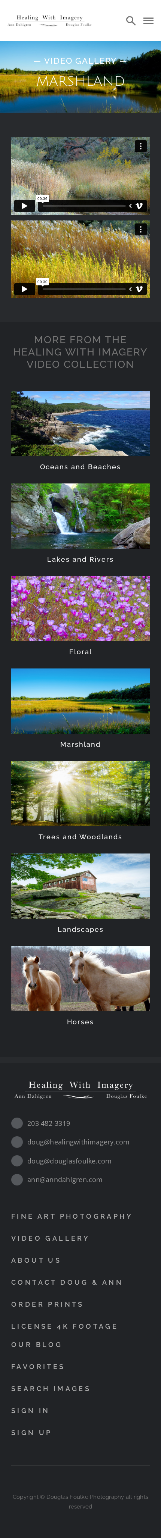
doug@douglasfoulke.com (69, 1160)
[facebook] (74, 1481)
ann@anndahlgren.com (65, 1179)
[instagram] (87, 1481)
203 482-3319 (48, 1123)
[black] (49, 16)
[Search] (131, 20)
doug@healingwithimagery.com (78, 1141)
